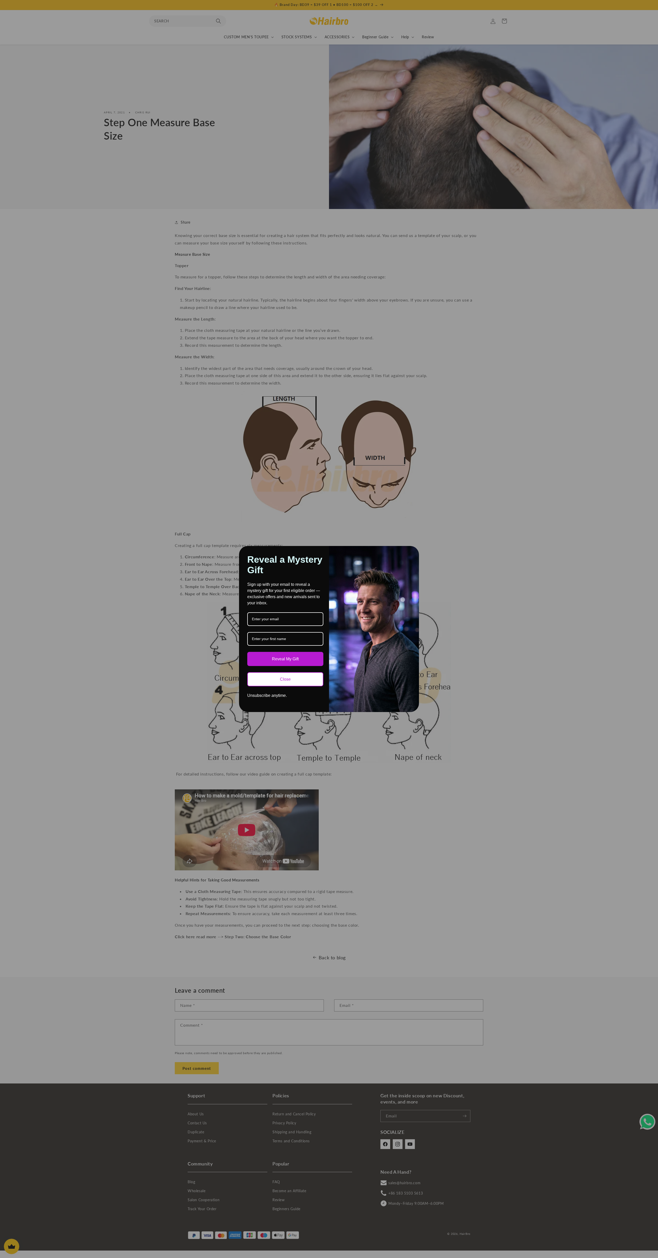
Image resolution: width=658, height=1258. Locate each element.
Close (285, 679)
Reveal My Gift (285, 659)
